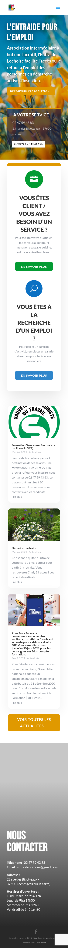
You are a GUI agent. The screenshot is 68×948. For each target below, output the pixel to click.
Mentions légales (41, 938)
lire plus (17, 496)
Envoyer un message (28, 143)
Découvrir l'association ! (31, 91)
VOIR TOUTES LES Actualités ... (34, 722)
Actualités (35, 452)
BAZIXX (42, 942)
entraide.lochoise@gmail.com (37, 867)
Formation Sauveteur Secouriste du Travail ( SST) (33, 446)
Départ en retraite (24, 548)
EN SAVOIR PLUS (34, 266)
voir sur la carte (38, 884)
